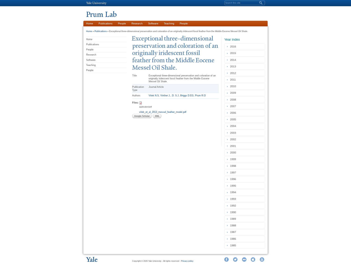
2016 (233, 46)
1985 (233, 245)
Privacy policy (187, 261)
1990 (233, 212)
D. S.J (175, 95)
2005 (233, 119)
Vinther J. (165, 95)
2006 (233, 112)
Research (137, 23)
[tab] (244, 46)
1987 (233, 232)
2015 (233, 53)
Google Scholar (142, 116)
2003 (233, 132)
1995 (233, 185)
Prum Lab (101, 14)
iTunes (253, 259)
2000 (233, 152)
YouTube (262, 259)
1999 (233, 159)
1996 (233, 179)
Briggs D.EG (187, 95)
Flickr (244, 259)
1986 (233, 238)
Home (89, 23)
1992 (233, 205)
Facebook (226, 259)
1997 (233, 172)
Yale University (96, 3)
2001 (233, 145)
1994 (233, 192)
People (122, 23)
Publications (105, 23)
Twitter (235, 259)
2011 (233, 79)
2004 (233, 126)
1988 (233, 225)
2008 (233, 99)
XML (157, 116)
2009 (233, 93)
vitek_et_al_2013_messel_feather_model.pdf (162, 112)
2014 (233, 59)
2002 (233, 139)
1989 (233, 218)
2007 (233, 106)
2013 (233, 66)
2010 (233, 86)
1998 (233, 165)
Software (153, 23)
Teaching (169, 23)
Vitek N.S (154, 95)
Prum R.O (200, 95)
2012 (233, 73)
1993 (233, 199)
